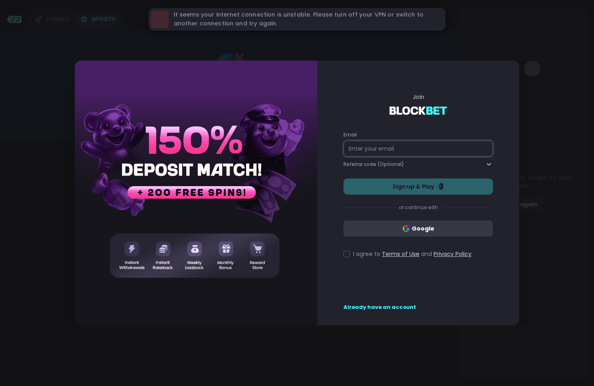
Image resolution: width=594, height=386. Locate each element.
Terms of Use (400, 254)
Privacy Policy (453, 254)
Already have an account (379, 307)
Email (349, 135)
